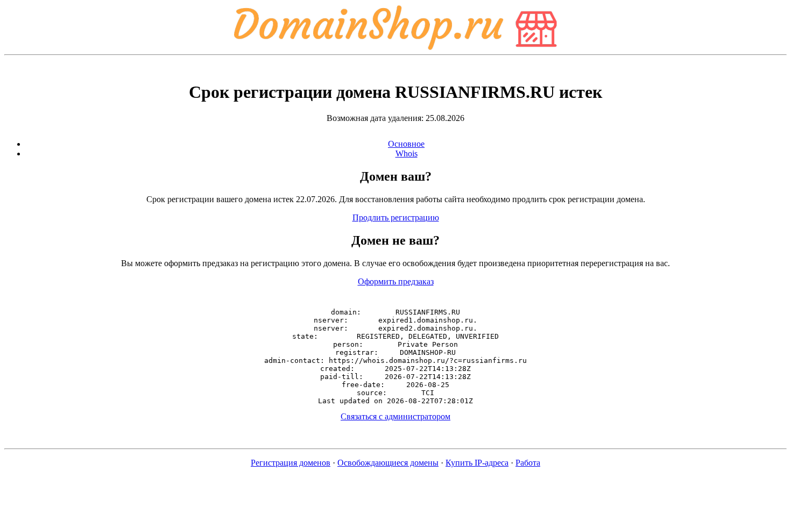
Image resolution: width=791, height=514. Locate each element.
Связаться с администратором (395, 416)
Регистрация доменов (290, 462)
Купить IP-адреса (477, 462)
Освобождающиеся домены (388, 462)
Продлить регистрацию (395, 217)
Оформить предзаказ (396, 281)
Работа (527, 462)
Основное (406, 143)
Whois (407, 153)
